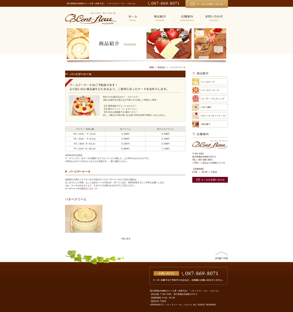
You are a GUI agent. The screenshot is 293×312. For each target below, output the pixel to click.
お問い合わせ (214, 18)
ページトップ (221, 256)
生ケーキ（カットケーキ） (210, 115)
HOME (132, 18)
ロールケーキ (210, 81)
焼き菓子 (210, 124)
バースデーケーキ (210, 90)
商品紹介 (160, 18)
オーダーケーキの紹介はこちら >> (81, 188)
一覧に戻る (125, 239)
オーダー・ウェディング (210, 98)
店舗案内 (187, 18)
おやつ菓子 (210, 107)
